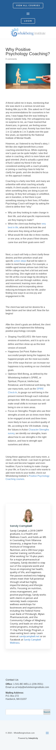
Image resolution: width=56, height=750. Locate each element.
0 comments (11, 59)
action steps (20, 261)
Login (28, 21)
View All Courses (28, 5)
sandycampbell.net (29, 636)
